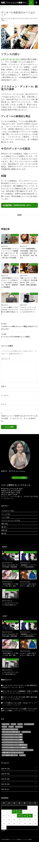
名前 (4, 386)
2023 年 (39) (5, 784)
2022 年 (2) (5, 789)
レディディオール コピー (11, 59)
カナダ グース (26, 732)
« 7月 (3, 830)
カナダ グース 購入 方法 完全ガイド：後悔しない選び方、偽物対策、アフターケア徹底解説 (28, 585)
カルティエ (19, 726)
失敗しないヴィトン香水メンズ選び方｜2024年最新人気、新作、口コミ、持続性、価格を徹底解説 (28, 281)
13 (19, 815)
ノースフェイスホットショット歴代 (12, 734)
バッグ (6, 20)
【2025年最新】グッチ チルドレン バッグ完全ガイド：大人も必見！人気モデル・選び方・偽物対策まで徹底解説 (10, 282)
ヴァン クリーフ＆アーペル (10, 729)
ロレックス (6, 724)
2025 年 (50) (5, 774)
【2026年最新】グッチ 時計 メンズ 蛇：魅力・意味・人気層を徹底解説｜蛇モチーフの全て (10, 585)
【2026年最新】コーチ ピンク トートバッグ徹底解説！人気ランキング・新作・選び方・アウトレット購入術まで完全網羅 (10, 253)
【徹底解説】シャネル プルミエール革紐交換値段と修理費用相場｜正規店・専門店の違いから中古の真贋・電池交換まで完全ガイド (28, 566)
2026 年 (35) (5, 769)
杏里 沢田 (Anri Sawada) (22, 18)
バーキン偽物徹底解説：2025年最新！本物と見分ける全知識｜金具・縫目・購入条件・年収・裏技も (28, 253)
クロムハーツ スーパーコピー (11, 490)
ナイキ (13, 724)
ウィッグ (5, 514)
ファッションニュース (10, 520)
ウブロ (11, 726)
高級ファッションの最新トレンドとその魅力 (15, 3)
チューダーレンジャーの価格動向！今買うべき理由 (20, 691)
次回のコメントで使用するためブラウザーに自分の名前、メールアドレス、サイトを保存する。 (19, 418)
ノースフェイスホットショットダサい (13, 742)
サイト (3, 404)
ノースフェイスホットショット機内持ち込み (15, 744)
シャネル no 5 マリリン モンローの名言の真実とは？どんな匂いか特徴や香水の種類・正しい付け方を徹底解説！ (10, 604)
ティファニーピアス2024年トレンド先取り (15, 335)
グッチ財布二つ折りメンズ (10, 755)
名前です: (4, 471)
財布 (4, 530)
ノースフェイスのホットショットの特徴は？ (15, 747)
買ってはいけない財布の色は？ (11, 732)
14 (25, 815)
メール (4, 395)
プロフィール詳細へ (19, 478)
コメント (5, 359)
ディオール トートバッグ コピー (12, 489)
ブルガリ (22, 755)
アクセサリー (7, 511)
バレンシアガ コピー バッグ (10, 492)
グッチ (4, 726)
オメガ (20, 724)
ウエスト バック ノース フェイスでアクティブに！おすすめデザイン (28, 309)
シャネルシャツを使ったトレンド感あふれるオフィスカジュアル (19, 326)
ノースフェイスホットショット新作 (12, 737)
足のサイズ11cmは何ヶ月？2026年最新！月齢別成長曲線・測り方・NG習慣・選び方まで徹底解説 (10, 566)
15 (30, 815)
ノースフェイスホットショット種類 (12, 739)
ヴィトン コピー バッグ (9, 494)
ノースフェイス (29, 724)
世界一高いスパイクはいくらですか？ (13, 752)
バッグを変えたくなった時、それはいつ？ (17, 703)
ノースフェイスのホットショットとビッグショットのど (18, 750)
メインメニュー (36, 2)
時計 (4, 524)
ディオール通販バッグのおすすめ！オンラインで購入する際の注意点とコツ (9, 310)
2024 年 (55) (5, 779)
